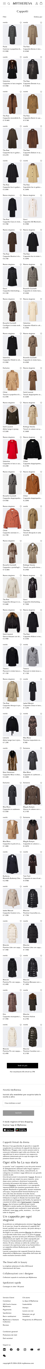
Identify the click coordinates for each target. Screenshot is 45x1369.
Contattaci (7, 1301)
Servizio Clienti (8, 1297)
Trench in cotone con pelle (33, 429)
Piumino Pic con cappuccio (13, 982)
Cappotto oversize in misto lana (15, 533)
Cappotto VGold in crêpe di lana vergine (18, 360)
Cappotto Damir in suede (32, 118)
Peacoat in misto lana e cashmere (15, 671)
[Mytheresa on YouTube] (31, 1349)
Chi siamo (26, 1297)
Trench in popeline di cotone (13, 394)
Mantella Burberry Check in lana (15, 878)
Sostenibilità (27, 1304)
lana (16, 1210)
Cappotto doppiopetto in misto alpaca (17, 498)
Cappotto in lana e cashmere (14, 463)
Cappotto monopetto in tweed (14, 1016)
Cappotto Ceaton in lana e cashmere (17, 913)
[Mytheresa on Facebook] (11, 1349)
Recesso (6, 1325)
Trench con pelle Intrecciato (33, 567)
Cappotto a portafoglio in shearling (16, 567)
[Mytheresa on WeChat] (4, 1356)
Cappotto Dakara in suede (33, 153)
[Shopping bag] (41, 3)
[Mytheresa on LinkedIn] (4, 1349)
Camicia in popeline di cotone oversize (17, 49)
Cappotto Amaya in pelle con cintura (17, 705)
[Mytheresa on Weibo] (38, 1349)
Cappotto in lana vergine (12, 83)
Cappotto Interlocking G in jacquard (16, 291)
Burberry (12, 1185)
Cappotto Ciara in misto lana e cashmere (18, 222)
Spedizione (7, 1313)
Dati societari (8, 1338)
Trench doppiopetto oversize (34, 394)
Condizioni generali (10, 1332)
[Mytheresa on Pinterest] (18, 1349)
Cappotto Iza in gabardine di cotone (16, 153)
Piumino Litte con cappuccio (13, 947)
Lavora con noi (27, 1311)
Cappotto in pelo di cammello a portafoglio (19, 844)
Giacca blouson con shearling (14, 636)
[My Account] (36, 3)
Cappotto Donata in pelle (32, 83)
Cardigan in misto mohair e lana (15, 325)
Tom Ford (37, 1224)
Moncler (28, 1232)
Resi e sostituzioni (9, 1316)
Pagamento (7, 1310)
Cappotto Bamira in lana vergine (15, 256)
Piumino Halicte (29, 1016)
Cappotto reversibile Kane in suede (16, 118)
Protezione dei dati (10, 1335)
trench (31, 1177)
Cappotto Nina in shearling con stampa (17, 775)
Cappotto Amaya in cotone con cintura (17, 602)
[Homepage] (22, 3)
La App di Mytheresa (30, 1301)
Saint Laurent (26, 1202)
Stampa (25, 1308)
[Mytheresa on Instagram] (25, 1349)
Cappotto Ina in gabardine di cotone (17, 187)
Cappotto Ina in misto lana (33, 256)
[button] (21, 22)
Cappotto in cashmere (11, 809)
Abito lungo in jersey (10, 429)
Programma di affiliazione (32, 1320)
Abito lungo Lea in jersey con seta (15, 740)
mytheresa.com (28, 1363)
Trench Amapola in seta (32, 533)
